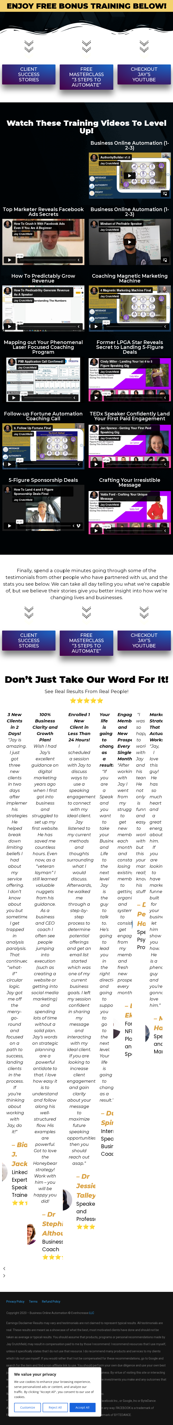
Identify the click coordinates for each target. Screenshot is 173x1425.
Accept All (82, 1407)
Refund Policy (51, 1301)
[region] (54, 1392)
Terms (33, 1301)
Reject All (55, 1407)
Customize (27, 1407)
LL (90, 1313)
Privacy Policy (15, 1301)
